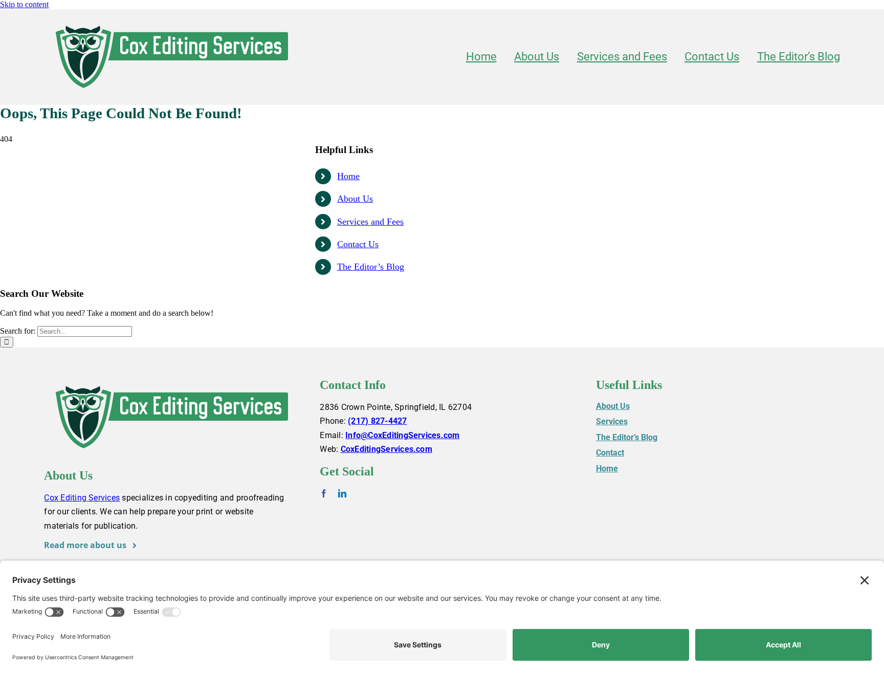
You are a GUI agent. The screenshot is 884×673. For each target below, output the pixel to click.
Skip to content (24, 4)
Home (348, 176)
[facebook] (324, 493)
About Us (355, 198)
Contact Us (358, 244)
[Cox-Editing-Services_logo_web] (172, 21)
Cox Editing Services (82, 498)
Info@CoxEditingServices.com (402, 435)
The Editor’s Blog (370, 267)
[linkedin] (342, 493)
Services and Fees (370, 221)
